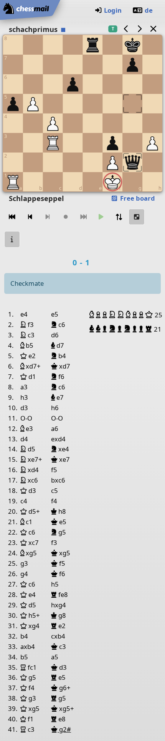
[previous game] (125, 28)
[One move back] (30, 217)
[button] (92, 315)
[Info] (12, 239)
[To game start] (12, 217)
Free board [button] (137, 198)
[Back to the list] (153, 28)
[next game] (139, 28)
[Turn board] (119, 217)
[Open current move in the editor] (137, 217)
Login (113, 10)
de (149, 10)
